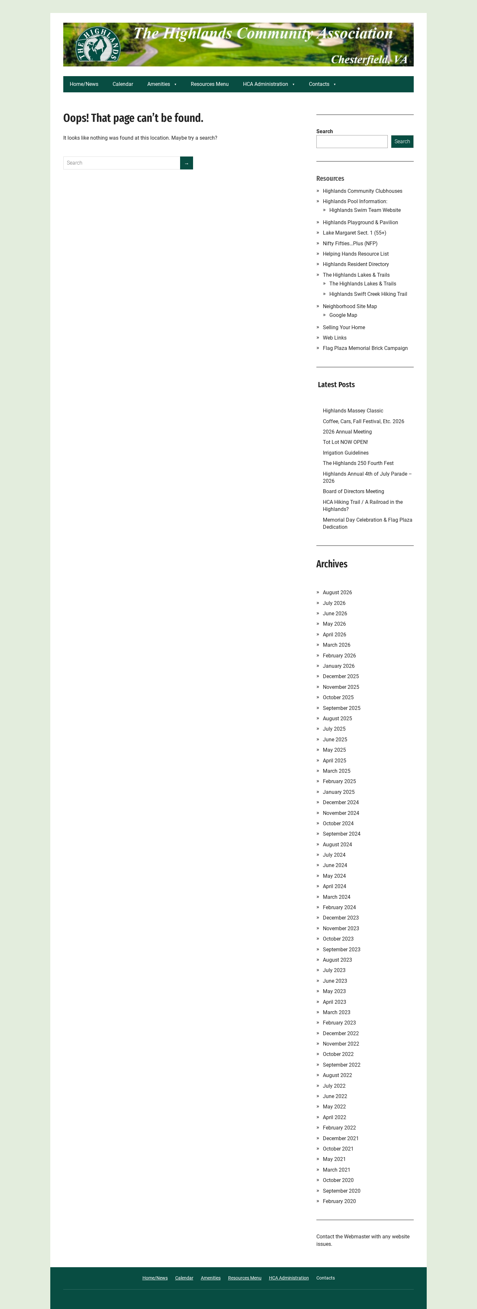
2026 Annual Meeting (348, 432)
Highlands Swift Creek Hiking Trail (368, 294)
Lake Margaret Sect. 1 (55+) (354, 233)
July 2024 (334, 855)
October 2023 (338, 939)
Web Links (335, 338)
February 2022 (339, 1128)
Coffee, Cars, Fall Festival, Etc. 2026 (363, 421)
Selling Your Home (344, 327)
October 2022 (338, 1054)
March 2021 (336, 1170)
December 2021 (341, 1138)
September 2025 (342, 708)
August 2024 (337, 844)
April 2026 (334, 634)
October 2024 (338, 823)
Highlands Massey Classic (353, 411)
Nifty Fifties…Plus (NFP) (350, 243)
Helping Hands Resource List (356, 254)
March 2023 (336, 1012)
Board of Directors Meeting (353, 491)
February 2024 (339, 907)
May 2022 (334, 1107)
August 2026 (337, 592)
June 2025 (335, 739)
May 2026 (334, 624)
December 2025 (341, 676)
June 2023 (335, 981)
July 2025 (334, 729)
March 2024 (336, 897)
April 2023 (334, 1002)
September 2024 (342, 834)
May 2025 (334, 750)
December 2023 (341, 918)
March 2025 (336, 771)
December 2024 (341, 802)
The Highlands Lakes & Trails (356, 275)
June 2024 (335, 865)
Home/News (84, 84)
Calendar (123, 84)
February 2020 (339, 1201)
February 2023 (339, 1023)
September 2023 (342, 949)
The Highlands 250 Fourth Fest (358, 463)
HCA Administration (265, 84)
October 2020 (338, 1180)
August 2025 (337, 718)
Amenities (158, 84)
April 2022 (334, 1117)
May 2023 (334, 991)
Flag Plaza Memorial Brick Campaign (365, 348)
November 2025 (341, 687)
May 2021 (334, 1159)
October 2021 (338, 1149)
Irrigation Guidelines (347, 453)
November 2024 (341, 813)
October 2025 (338, 697)
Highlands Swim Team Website (365, 210)
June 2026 (335, 613)
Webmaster (357, 1237)
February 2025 (339, 781)
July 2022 (334, 1086)
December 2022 (341, 1033)
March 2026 (336, 645)
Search (324, 131)
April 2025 (334, 761)
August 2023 (337, 960)
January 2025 (339, 792)
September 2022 (342, 1065)
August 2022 (337, 1075)
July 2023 (334, 970)
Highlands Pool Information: (355, 201)
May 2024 (334, 876)
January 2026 (339, 666)
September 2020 (342, 1191)
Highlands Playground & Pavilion (360, 222)
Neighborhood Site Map (350, 306)
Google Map (343, 315)
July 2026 (334, 603)
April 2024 (334, 886)
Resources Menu (210, 84)
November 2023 (341, 928)
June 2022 (335, 1096)
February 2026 (339, 656)
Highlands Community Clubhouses (362, 191)
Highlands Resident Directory (356, 264)
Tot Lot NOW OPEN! (345, 442)
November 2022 (341, 1044)
